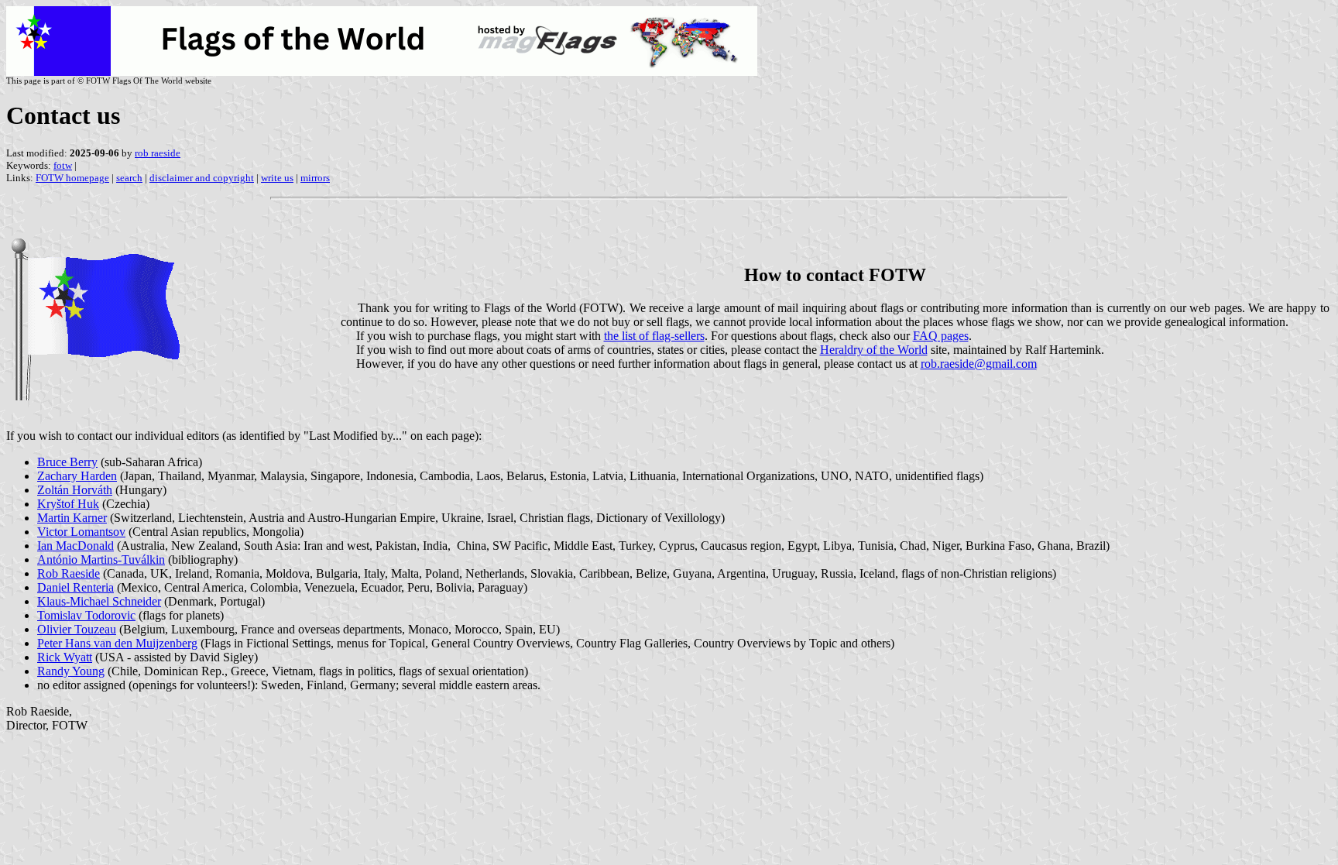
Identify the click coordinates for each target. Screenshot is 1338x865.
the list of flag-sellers (654, 335)
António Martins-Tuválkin (101, 559)
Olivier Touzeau (76, 629)
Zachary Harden (77, 475)
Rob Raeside (68, 573)
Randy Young (71, 671)
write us (277, 178)
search (129, 178)
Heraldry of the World (874, 349)
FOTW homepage (72, 178)
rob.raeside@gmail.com (979, 363)
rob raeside (157, 153)
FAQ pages (941, 335)
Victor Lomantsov (81, 531)
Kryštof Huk (68, 503)
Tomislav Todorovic (86, 615)
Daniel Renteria (75, 587)
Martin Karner (72, 517)
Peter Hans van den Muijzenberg (117, 643)
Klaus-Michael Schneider (99, 601)
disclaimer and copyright (201, 178)
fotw (62, 165)
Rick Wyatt (64, 657)
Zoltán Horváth (74, 489)
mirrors (315, 178)
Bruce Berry (67, 462)
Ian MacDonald (75, 545)
